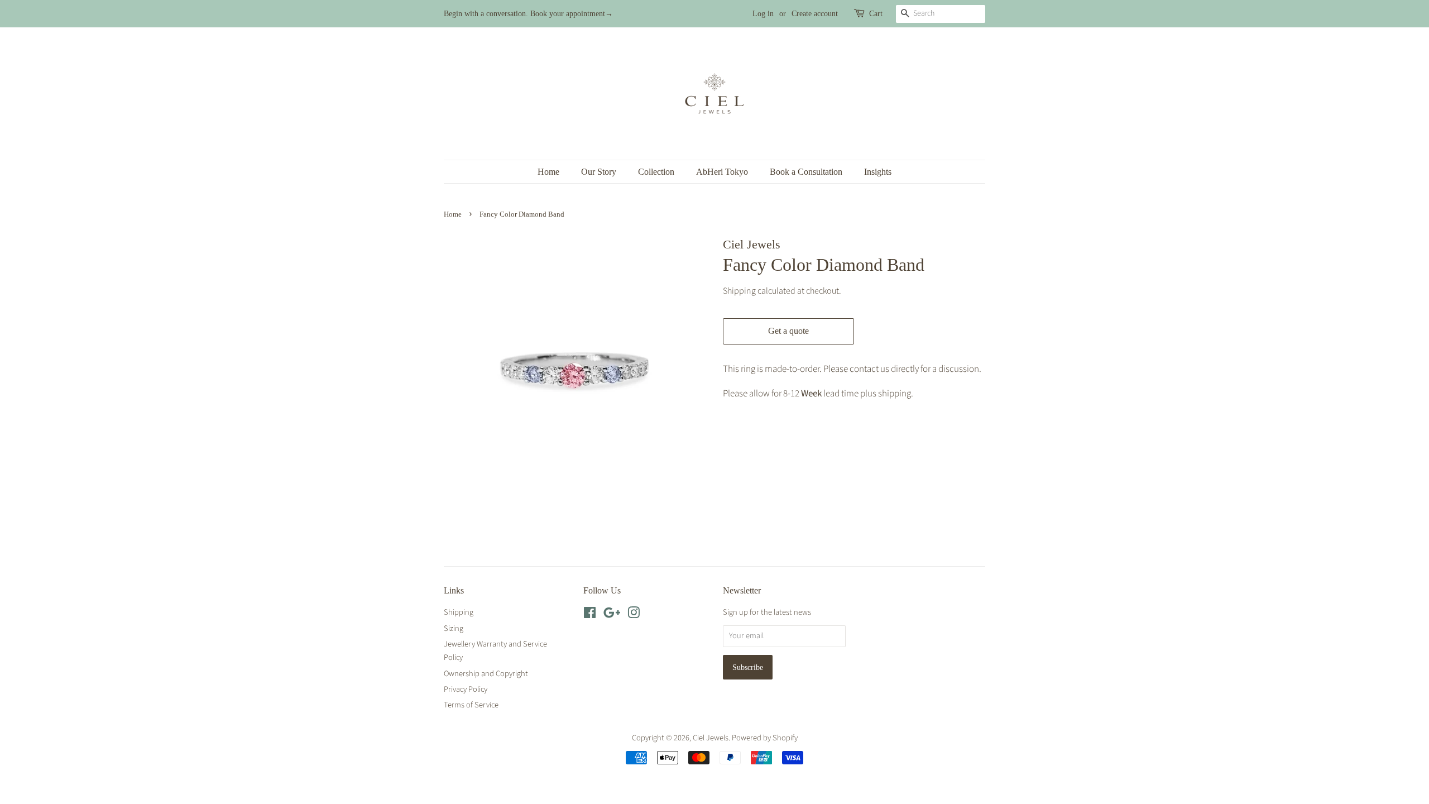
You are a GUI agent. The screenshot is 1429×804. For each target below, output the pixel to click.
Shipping (739, 291)
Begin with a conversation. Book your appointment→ (528, 13)
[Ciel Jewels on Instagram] (633, 615)
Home (548, 171)
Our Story (598, 171)
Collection (656, 171)
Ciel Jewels (710, 738)
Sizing (453, 628)
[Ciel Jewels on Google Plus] (611, 615)
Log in (763, 13)
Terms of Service (471, 705)
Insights (877, 171)
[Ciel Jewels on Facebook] (589, 615)
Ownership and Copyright (486, 673)
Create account (815, 13)
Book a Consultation (806, 171)
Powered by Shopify (765, 738)
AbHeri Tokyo (722, 171)
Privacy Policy (465, 689)
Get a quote (788, 331)
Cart (876, 13)
